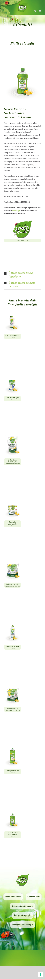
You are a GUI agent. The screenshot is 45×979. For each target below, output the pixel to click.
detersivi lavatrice (13, 896)
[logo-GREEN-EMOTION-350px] (22, 221)
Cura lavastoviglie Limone (12, 336)
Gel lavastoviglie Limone (12, 647)
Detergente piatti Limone (12, 772)
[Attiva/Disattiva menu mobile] (40, 11)
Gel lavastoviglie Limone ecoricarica (12, 585)
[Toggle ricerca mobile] (35, 11)
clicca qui (16, 210)
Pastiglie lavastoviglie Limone (12, 524)
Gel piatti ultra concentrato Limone (12, 835)
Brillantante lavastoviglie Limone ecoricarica (12, 462)
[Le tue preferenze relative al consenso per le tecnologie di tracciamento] (40, 974)
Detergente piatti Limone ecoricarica (12, 709)
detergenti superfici (22, 915)
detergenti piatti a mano (22, 906)
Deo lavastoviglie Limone (12, 399)
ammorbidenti (33, 896)
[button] (22, 275)
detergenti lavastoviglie (22, 924)
